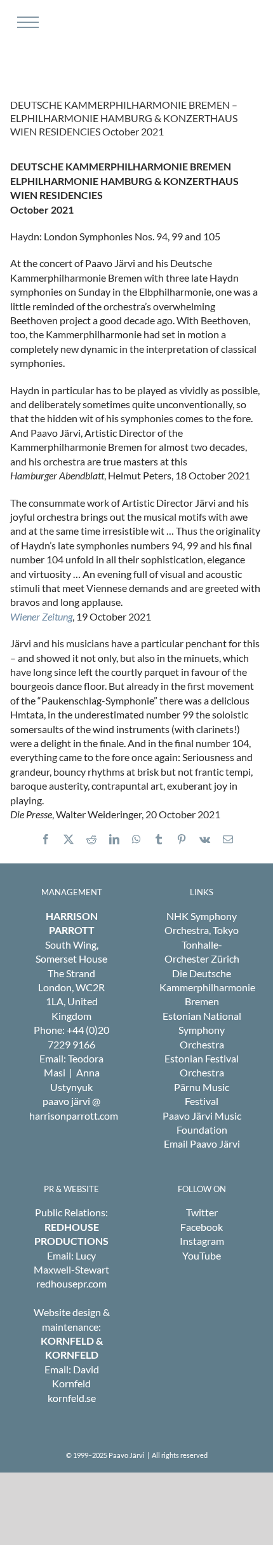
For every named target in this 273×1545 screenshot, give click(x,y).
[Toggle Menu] (26, 22)
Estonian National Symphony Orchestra (202, 1030)
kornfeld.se (72, 1398)
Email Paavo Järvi (202, 1143)
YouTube (201, 1255)
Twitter (202, 1212)
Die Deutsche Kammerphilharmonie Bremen (207, 987)
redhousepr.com (71, 1283)
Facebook (201, 1227)
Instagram (202, 1241)
